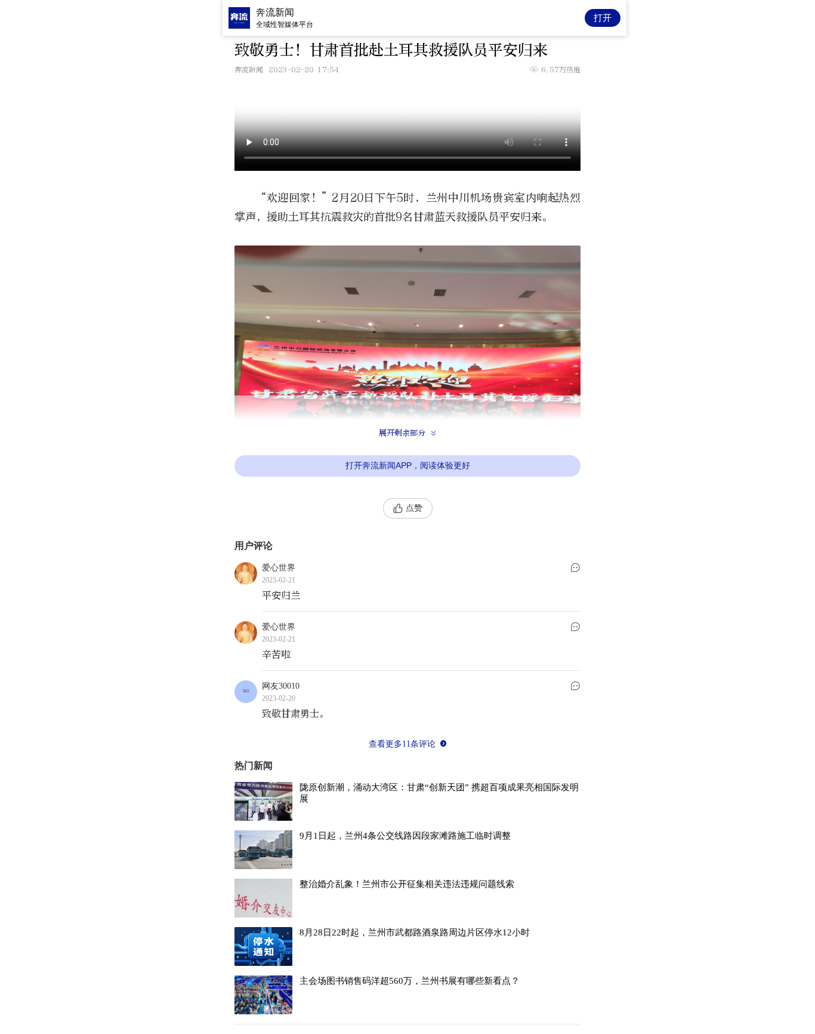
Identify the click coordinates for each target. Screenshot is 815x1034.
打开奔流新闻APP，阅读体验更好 (407, 465)
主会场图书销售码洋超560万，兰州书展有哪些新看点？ (410, 981)
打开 (603, 18)
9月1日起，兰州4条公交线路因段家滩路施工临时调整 (405, 835)
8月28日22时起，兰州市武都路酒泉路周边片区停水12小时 (415, 932)
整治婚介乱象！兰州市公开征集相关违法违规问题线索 (407, 884)
